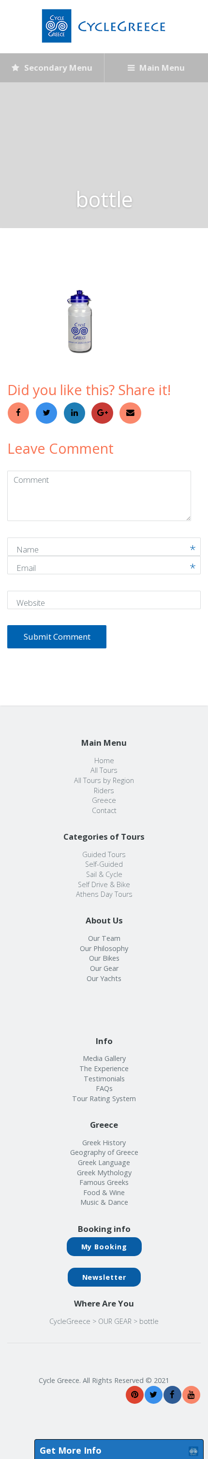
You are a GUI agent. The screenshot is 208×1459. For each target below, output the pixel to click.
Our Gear (104, 968)
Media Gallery (104, 1058)
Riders (104, 790)
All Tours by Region (104, 780)
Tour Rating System (104, 1098)
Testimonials (104, 1078)
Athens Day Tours (104, 894)
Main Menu (161, 67)
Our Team (104, 938)
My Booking (104, 1246)
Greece (104, 800)
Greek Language (104, 1162)
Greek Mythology (104, 1172)
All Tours (104, 770)
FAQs (104, 1088)
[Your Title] (134, 1394)
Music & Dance (104, 1202)
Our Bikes (104, 958)
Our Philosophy (104, 948)
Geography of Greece (104, 1152)
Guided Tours (104, 854)
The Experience (104, 1068)
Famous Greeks (104, 1182)
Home (104, 760)
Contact (104, 810)
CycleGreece (69, 1321)
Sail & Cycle (104, 874)
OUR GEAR (115, 1321)
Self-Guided (104, 864)
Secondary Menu (57, 67)
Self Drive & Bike (104, 884)
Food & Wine (104, 1192)
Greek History (104, 1142)
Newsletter (104, 1277)
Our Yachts (104, 978)
